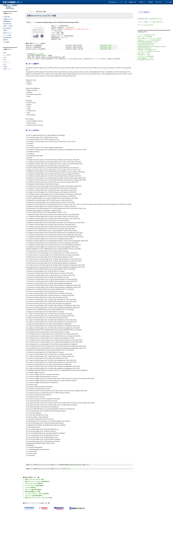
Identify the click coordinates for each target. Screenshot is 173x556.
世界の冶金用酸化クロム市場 (32, 491)
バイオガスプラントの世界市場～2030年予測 (149, 51)
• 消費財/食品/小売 (7, 19)
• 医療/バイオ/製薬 (7, 26)
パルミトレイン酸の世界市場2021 (34, 495)
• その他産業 (6, 42)
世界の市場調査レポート (13, 2)
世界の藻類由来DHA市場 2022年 (146, 59)
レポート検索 (168, 2)
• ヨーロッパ (6, 62)
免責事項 (75, 464)
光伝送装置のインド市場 (144, 54)
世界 (44, 11)
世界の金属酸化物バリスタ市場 (145, 58)
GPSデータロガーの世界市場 (145, 36)
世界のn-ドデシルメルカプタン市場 (34, 479)
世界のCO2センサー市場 (144, 53)
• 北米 (4, 64)
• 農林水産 (5, 39)
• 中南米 (5, 66)
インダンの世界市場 (30, 487)
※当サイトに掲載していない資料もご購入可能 (150, 22)
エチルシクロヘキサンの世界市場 (33, 483)
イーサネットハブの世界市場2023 (146, 56)
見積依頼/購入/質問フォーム (108, 45)
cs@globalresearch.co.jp (155, 18)
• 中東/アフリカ (7, 69)
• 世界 (4, 52)
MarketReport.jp (113, 2)
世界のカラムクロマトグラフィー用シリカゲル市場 (38, 497)
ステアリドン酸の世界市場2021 (33, 489)
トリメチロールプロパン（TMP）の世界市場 (36, 493)
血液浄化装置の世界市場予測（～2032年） (148, 41)
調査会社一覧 (132, 2)
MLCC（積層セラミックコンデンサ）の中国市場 (149, 38)
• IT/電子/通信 (6, 16)
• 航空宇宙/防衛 (7, 28)
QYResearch (39, 11)
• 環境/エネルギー (7, 33)
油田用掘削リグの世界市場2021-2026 (147, 49)
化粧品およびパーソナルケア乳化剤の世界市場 (149, 40)
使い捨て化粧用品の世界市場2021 (146, 43)
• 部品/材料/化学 (7, 23)
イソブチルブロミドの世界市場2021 (34, 485)
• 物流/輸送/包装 (7, 37)
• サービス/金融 (7, 35)
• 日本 (4, 57)
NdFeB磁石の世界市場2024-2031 (146, 45)
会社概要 (150, 2)
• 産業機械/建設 (7, 21)
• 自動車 (5, 30)
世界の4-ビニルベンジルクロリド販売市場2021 (37, 481)
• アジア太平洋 (7, 55)
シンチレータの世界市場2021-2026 (146, 35)
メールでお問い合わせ (64, 468)
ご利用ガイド (142, 2)
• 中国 (4, 59)
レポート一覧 (122, 2)
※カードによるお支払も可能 (145, 25)
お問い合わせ (158, 2)
